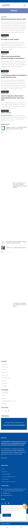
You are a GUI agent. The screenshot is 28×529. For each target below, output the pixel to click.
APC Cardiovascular (6, 115)
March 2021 (5, 383)
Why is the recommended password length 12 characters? (13, 57)
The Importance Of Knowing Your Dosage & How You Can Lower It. (19, 305)
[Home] (7, 527)
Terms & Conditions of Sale (8, 476)
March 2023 (5, 372)
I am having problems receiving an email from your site (14, 76)
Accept (7, 515)
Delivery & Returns (6, 474)
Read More (4, 35)
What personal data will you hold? (13, 19)
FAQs (3, 469)
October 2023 (5, 367)
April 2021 (4, 380)
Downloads (4, 471)
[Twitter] (5, 411)
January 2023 (5, 375)
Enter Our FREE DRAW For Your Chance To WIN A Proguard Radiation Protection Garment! (20, 185)
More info (8, 519)
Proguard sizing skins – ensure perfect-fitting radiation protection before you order (16, 128)
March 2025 (5, 364)
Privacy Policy (5, 479)
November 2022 (6, 378)
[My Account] (21, 527)
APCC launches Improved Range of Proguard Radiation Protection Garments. (16, 242)
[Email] (8, 411)
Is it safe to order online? (10, 39)
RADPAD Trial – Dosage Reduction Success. (16, 247)
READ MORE (4, 458)
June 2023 (4, 369)
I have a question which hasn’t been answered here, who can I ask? (12, 98)
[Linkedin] (2, 411)
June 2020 (4, 386)
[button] (24, 5)
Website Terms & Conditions (9, 481)
